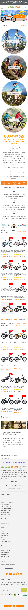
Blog (13, 485)
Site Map (18, 488)
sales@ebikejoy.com (10, 564)
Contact (8, 485)
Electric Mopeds (5, 521)
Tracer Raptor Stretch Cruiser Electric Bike (7, 297)
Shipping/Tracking (5, 550)
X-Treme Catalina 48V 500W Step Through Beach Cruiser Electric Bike (7, 251)
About (2, 531)
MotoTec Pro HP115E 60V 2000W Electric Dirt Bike (6, 387)
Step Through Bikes (5, 516)
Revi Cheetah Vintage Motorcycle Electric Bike (19, 297)
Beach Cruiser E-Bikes (6, 498)
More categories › (23, 25)
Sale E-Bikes (14, 120)
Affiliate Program (5, 533)
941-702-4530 (9, 568)
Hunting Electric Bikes (6, 510)
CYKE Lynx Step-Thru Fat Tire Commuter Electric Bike (7, 409)
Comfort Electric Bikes (6, 500)
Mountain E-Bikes (5, 514)
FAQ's (2, 543)
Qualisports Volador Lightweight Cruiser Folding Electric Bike (20, 274)
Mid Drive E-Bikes (5, 512)
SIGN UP (24, 590)
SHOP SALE (19, 16)
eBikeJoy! (14, 481)
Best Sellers (14, 41)
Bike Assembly (4, 535)
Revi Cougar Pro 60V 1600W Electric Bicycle (7, 316)
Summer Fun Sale (5, 552)
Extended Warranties (6, 541)
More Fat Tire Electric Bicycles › (21, 324)
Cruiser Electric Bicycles (7, 502)
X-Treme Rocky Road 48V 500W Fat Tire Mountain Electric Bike (6, 344)
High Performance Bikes (7, 508)
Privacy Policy (18, 485)
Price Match (4, 548)
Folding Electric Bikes (6, 506)
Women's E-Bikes (14, 93)
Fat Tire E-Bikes (5, 504)
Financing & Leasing (6, 545)
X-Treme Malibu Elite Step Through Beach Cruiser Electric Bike (19, 251)
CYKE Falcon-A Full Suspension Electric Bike (19, 366)
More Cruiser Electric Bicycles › (21, 232)
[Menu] (2, 7)
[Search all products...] (22, 7)
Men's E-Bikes (14, 67)
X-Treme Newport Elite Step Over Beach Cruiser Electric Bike (7, 274)
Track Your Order (5, 554)
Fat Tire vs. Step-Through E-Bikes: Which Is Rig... (12, 433)
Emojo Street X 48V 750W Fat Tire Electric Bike (19, 316)
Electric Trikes (4, 518)
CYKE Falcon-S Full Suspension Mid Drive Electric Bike (18, 409)
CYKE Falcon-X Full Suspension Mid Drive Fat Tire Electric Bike (6, 367)
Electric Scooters (5, 523)
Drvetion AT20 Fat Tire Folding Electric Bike (19, 387)
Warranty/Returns (5, 556)
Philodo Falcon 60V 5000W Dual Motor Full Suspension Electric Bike (20, 344)
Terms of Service (11, 488)
